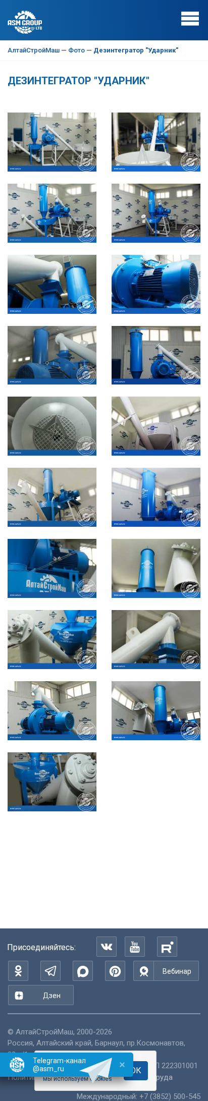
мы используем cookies (77, 1078)
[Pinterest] (115, 971)
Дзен (52, 996)
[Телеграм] (50, 971)
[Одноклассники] (18, 971)
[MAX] (83, 971)
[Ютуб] (135, 947)
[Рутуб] (167, 947)
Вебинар (177, 971)
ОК (135, 1070)
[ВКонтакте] (106, 947)
